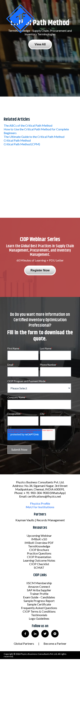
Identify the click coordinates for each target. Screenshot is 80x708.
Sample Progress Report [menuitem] (39, 600)
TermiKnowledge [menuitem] (39, 546)
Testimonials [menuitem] (39, 615)
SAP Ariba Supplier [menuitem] (39, 590)
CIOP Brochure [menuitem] (39, 549)
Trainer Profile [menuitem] (39, 593)
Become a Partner (55, 643)
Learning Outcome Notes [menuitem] (39, 560)
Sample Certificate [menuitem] (39, 604)
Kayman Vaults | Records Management (40, 520)
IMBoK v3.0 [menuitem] (39, 539)
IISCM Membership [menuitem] (39, 583)
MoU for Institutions (40, 507)
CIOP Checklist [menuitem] (39, 564)
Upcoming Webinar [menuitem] (39, 535)
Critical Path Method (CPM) (22, 144)
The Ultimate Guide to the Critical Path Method (34, 136)
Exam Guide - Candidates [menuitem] (39, 597)
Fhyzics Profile (40, 503)
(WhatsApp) (58, 493)
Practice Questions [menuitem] (39, 553)
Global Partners (24, 643)
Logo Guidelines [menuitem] (39, 618)
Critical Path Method (17, 140)
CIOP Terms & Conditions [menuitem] (39, 611)
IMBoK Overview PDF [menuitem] (39, 542)
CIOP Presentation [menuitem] (39, 557)
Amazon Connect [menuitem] (39, 586)
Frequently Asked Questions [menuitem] (39, 608)
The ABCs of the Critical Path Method (28, 125)
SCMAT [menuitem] (39, 567)
